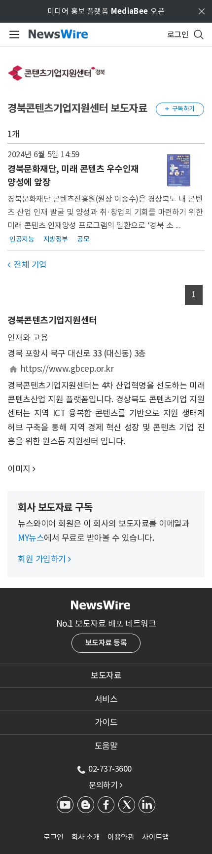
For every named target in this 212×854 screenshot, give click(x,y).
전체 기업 (27, 264)
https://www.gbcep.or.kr (67, 368)
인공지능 (21, 238)
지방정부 (55, 238)
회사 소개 (85, 837)
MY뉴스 (31, 538)
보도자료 (106, 675)
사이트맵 (155, 837)
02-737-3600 (110, 769)
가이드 (106, 722)
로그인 (53, 837)
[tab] (106, 675)
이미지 (19, 468)
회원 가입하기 (44, 559)
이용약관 (120, 837)
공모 (83, 238)
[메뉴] (12, 34)
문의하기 (105, 785)
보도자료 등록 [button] (106, 642)
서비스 (106, 699)
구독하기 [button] (180, 109)
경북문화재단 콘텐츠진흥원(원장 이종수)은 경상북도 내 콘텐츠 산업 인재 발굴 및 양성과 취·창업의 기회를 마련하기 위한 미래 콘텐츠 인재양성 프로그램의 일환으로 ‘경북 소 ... (105, 212)
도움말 (106, 746)
